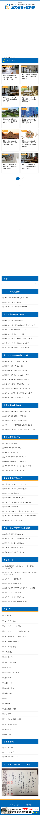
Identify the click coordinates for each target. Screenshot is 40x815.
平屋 (6, 698)
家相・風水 (8, 693)
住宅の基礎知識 (10, 662)
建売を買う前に (10, 709)
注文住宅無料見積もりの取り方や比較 (17, 411)
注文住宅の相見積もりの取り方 (15, 416)
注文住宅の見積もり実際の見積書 (15, 420)
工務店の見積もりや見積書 (13, 547)
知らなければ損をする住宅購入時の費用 (18, 393)
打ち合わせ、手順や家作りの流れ (15, 370)
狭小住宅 (7, 729)
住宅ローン (8, 667)
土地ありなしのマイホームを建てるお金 (18, 338)
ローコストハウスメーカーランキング (17, 538)
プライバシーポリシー (15, 805)
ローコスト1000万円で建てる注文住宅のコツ (20, 516)
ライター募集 (9, 748)
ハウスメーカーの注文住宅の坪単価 (16, 347)
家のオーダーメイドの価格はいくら (16, 379)
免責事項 (28, 805)
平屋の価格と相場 (10, 443)
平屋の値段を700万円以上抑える (15, 470)
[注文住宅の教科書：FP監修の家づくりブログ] (20, 8)
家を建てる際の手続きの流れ (14, 366)
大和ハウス (8, 683)
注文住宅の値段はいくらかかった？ (16, 484)
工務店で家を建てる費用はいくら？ (16, 543)
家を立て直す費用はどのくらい (15, 493)
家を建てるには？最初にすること (15, 361)
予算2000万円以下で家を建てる (15, 498)
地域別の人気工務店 (11, 672)
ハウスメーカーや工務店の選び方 (15, 307)
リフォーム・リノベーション (15, 636)
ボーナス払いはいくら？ (12, 592)
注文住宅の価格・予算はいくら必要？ (17, 343)
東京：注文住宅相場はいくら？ (15, 329)
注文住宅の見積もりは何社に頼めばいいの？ (19, 429)
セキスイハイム (10, 621)
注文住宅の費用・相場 (12, 719)
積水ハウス (8, 735)
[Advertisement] (20, 33)
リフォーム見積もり (11, 641)
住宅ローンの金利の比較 (12, 583)
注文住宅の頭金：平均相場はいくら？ (17, 384)
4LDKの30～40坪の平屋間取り (15, 461)
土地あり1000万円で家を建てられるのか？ (19, 511)
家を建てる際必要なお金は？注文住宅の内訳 (19, 325)
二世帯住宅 (8, 657)
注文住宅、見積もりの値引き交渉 (15, 489)
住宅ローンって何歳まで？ (13, 579)
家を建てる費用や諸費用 (12, 302)
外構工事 (7, 678)
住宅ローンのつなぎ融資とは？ (15, 597)
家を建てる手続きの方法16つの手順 (16, 375)
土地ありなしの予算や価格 (13, 320)
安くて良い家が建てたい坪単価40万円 (17, 502)
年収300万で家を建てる (12, 507)
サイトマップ (9, 752)
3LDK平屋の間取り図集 (12, 448)
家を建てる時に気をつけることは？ (16, 397)
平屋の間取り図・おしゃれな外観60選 (17, 466)
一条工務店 (8, 652)
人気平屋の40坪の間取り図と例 (15, 457)
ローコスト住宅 (10, 647)
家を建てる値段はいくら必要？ (15, 334)
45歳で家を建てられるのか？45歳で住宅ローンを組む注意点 (20, 567)
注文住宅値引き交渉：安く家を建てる (17, 388)
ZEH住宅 (7, 616)
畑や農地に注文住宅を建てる (14, 552)
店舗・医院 (8, 703)
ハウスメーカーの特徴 (12, 626)
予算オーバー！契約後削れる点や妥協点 (18, 425)
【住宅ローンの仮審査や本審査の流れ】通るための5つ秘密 (20, 573)
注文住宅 (7, 714)
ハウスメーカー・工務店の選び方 (16, 631)
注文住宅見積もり (11, 724)
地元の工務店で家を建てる (13, 534)
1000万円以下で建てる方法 (13, 520)
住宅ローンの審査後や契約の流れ (15, 601)
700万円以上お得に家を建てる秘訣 (16, 298)
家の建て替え (9, 688)
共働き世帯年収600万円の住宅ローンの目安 (19, 588)
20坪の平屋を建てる (11, 452)
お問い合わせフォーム (12, 757)
